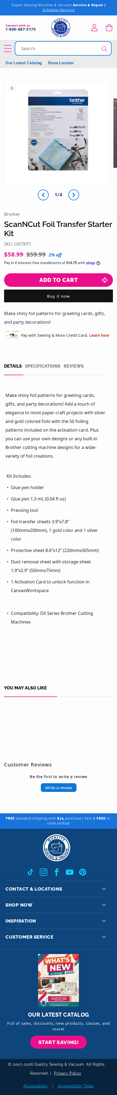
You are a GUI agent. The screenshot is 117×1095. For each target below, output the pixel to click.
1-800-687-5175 (20, 29)
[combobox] (64, 48)
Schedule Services (58, 10)
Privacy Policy (67, 1073)
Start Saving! (58, 1042)
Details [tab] (13, 366)
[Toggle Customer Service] (103, 936)
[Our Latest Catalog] (58, 980)
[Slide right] (73, 195)
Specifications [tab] (42, 366)
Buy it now (58, 296)
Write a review (58, 787)
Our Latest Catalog (23, 63)
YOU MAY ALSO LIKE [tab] (25, 688)
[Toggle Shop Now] (103, 904)
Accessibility (35, 1086)
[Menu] (9, 48)
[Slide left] (43, 195)
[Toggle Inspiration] (103, 920)
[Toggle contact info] (103, 888)
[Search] (104, 49)
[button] (109, 28)
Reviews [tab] (74, 366)
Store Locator (61, 63)
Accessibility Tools (76, 1086)
